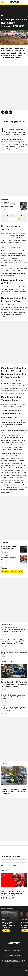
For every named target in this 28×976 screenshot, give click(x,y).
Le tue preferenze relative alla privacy (9, 973)
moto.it (11, 967)
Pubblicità (17, 953)
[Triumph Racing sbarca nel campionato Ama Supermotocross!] (23, 549)
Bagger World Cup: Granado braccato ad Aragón (14, 653)
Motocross (5, 571)
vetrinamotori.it (22, 967)
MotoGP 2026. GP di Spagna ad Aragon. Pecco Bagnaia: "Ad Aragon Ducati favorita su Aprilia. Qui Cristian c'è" (13, 641)
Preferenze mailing (14, 958)
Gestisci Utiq (18, 955)
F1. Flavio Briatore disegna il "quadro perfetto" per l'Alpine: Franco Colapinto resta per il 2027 (13, 709)
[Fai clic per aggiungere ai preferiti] (6, 112)
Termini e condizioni (17, 950)
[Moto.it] (14, 2)
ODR (22, 953)
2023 (20, 571)
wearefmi (13, 571)
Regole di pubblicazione (8, 953)
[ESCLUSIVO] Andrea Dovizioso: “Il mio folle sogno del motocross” (8, 205)
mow (16, 967)
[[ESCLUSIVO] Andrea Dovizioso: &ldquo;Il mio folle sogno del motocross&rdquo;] (23, 206)
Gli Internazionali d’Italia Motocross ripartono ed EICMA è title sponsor (9, 925)
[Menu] (25, 2)
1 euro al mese (13, 219)
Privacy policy (8, 950)
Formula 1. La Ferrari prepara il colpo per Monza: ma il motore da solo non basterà (13, 697)
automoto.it (4, 967)
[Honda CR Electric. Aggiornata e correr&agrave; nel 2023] (23, 559)
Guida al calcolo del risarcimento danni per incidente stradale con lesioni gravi (13, 630)
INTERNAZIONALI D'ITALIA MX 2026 (9, 918)
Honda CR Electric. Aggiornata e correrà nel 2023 (8, 557)
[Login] (2, 2)
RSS (6, 955)
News (3, 16)
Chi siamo (11, 955)
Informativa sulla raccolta (6, 972)
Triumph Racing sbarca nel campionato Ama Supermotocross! (8, 548)
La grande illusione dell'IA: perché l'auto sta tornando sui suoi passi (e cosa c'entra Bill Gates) (14, 684)
